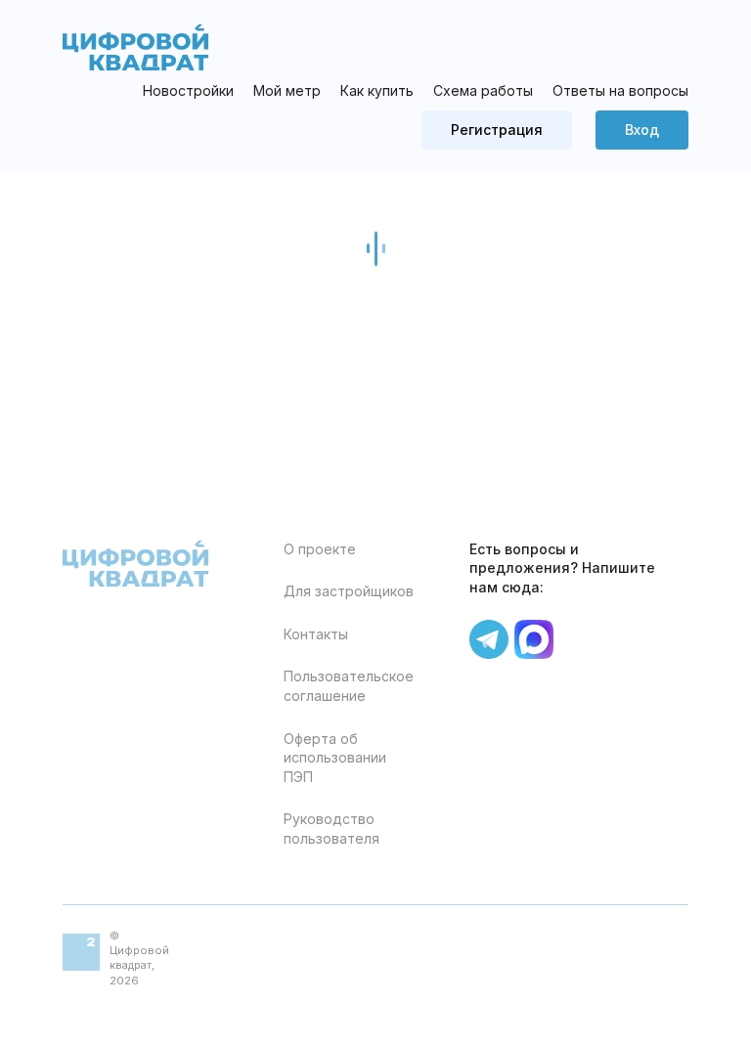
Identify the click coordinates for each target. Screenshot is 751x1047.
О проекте (320, 549)
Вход (642, 129)
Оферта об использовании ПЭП (335, 757)
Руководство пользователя (331, 828)
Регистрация (497, 129)
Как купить (377, 90)
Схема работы (483, 90)
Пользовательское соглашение (349, 686)
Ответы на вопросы (620, 90)
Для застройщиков (349, 591)
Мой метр (287, 91)
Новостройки (188, 90)
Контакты (316, 634)
